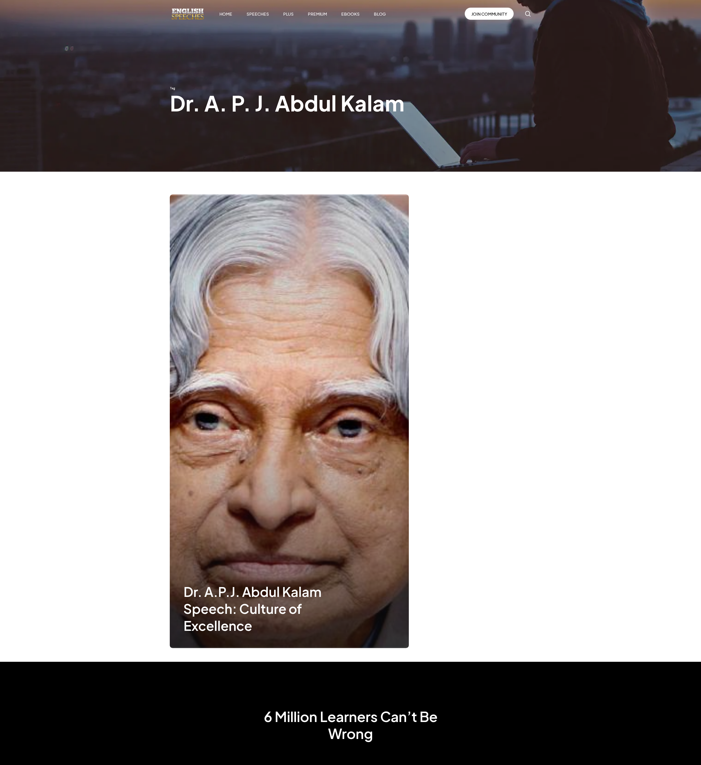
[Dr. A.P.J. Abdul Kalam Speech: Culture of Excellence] (289, 421)
